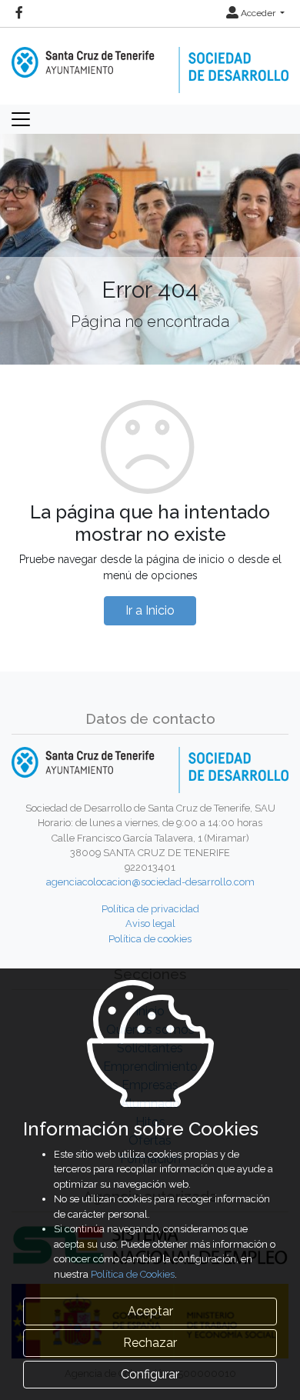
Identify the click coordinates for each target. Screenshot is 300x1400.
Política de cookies (150, 939)
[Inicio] (150, 59)
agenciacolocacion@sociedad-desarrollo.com (150, 882)
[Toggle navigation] (21, 119)
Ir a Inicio (150, 610)
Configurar (150, 1374)
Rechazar (150, 1342)
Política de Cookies (133, 1274)
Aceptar (150, 1311)
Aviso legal (150, 923)
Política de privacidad (150, 909)
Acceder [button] (258, 13)
